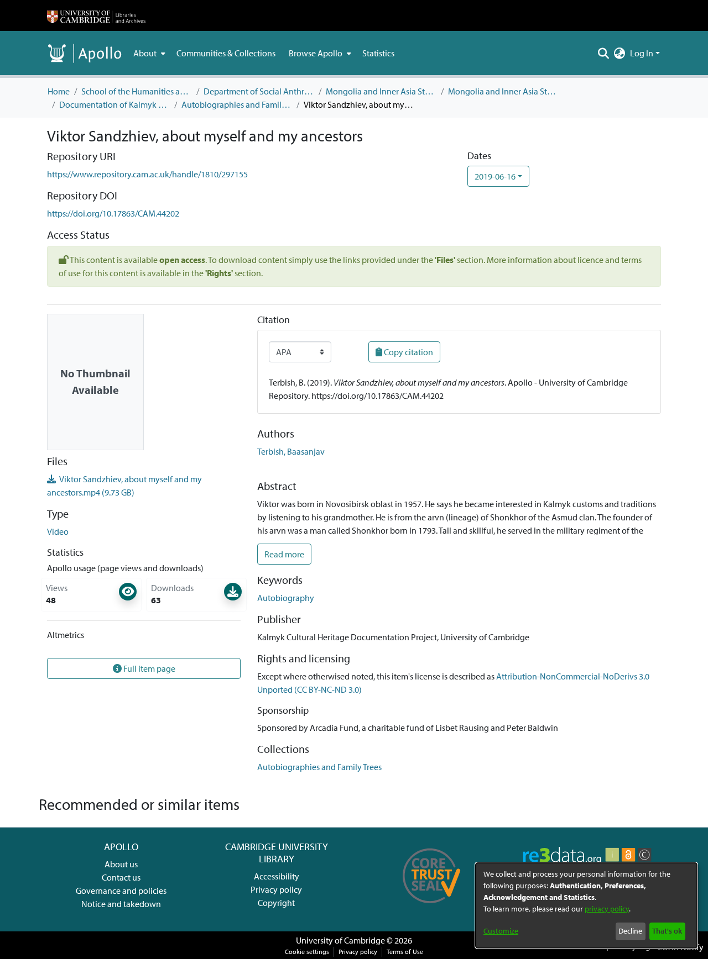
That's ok (667, 931)
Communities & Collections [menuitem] (225, 53)
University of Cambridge (340, 940)
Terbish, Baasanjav (291, 451)
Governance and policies (121, 890)
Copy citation (407, 351)
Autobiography (285, 597)
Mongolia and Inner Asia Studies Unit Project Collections (503, 91)
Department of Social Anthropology (259, 91)
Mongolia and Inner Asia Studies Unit (381, 91)
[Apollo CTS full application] (431, 907)
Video (58, 531)
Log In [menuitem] (641, 53)
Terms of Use (405, 951)
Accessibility (276, 876)
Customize (500, 931)
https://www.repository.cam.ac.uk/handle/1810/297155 (147, 174)
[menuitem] (148, 53)
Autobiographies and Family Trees (236, 104)
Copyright (276, 902)
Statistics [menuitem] (378, 53)
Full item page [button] (148, 668)
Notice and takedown (121, 903)
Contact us (121, 877)
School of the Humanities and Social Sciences (136, 91)
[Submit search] (604, 53)
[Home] (96, 15)
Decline (630, 931)
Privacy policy (276, 889)
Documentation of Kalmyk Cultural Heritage (114, 104)
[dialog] (586, 905)
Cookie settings (307, 951)
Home (59, 91)
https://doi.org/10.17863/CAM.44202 (113, 213)
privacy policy (607, 909)
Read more (284, 554)
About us (121, 864)
